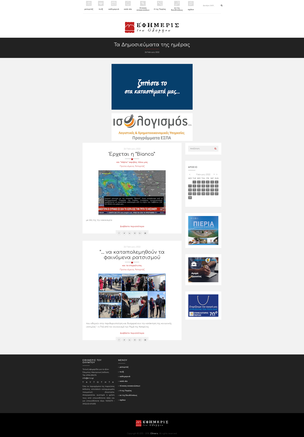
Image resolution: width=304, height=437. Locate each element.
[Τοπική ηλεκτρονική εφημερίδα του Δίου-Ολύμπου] (152, 27)
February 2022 (203, 175)
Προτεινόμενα (127, 166)
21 (190, 194)
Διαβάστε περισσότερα (132, 226)
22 (194, 194)
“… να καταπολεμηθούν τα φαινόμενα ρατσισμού (132, 255)
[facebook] (119, 233)
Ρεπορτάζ (140, 166)
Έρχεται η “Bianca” (132, 154)
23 (199, 194)
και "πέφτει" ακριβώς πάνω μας (132, 162)
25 (208, 194)
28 (190, 198)
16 (199, 190)
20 (217, 190)
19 (212, 190)
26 (212, 194)
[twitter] (124, 233)
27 (217, 194)
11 (207, 186)
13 (217, 186)
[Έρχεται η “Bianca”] (132, 192)
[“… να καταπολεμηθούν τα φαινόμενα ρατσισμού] (132, 296)
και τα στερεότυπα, (132, 266)
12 (212, 186)
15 (194, 190)
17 (203, 190)
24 (203, 194)
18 (208, 190)
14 (190, 190)
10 (203, 186)
